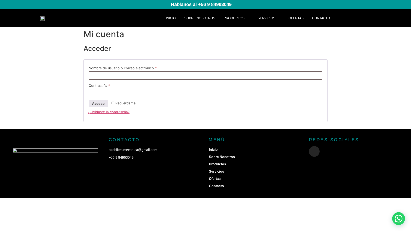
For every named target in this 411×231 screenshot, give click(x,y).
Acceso (98, 103)
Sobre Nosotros (199, 18)
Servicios (266, 18)
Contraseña (108, 85)
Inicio (171, 18)
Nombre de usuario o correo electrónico (132, 67)
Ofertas (296, 18)
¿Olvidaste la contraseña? (109, 112)
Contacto (321, 18)
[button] (398, 218)
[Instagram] (314, 151)
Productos (234, 18)
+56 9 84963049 (121, 157)
